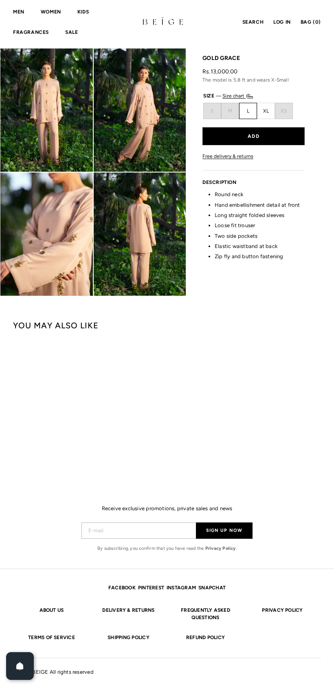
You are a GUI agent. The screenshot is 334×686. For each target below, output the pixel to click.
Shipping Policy (128, 637)
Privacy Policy (220, 548)
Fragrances (31, 32)
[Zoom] (46, 110)
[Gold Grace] (38, 403)
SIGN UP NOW (224, 530)
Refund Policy (205, 637)
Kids (83, 12)
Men (18, 12)
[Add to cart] (253, 136)
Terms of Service (51, 637)
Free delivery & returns (227, 156)
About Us (52, 610)
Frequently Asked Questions (205, 613)
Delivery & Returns (128, 610)
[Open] (20, 666)
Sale (71, 32)
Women (51, 12)
